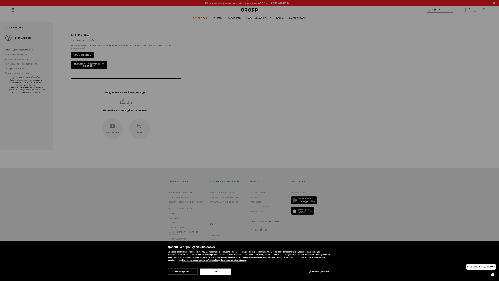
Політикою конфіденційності (233, 260)
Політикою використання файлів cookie (200, 260)
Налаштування (182, 271)
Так (215, 271)
